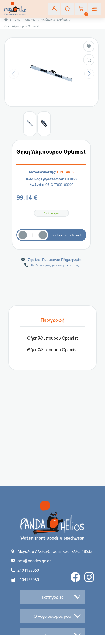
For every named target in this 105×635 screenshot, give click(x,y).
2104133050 (28, 570)
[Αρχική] (6, 19)
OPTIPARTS (65, 171)
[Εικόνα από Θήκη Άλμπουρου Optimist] (88, 59)
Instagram (89, 577)
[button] (42, 235)
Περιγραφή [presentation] (52, 320)
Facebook (75, 577)
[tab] (52, 320)
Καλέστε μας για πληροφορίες (55, 265)
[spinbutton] (32, 235)
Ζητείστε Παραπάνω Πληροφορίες (55, 259)
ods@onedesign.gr (34, 560)
